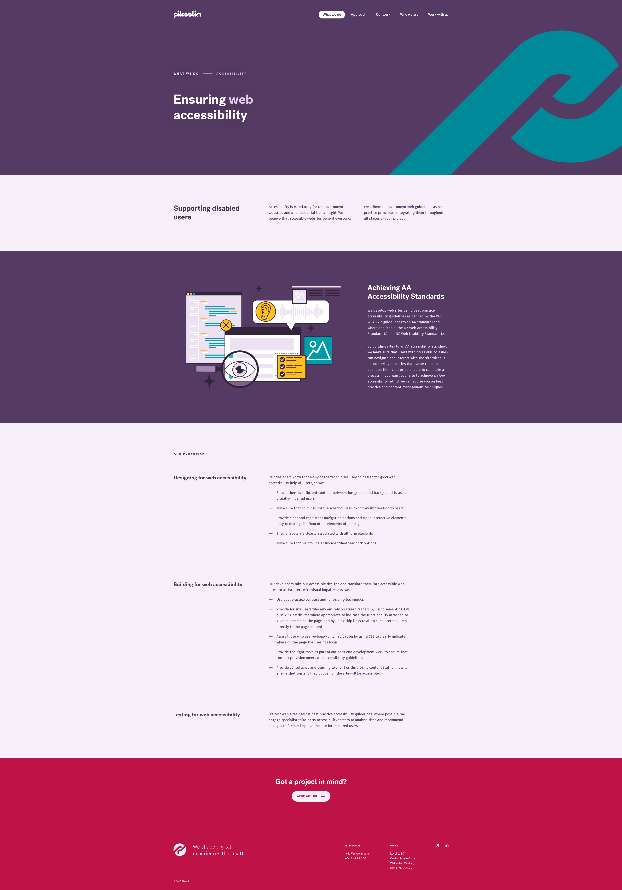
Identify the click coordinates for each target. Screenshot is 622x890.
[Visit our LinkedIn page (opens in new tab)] (447, 845)
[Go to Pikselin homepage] (187, 14)
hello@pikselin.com (357, 854)
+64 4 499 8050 (355, 858)
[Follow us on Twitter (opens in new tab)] (438, 845)
